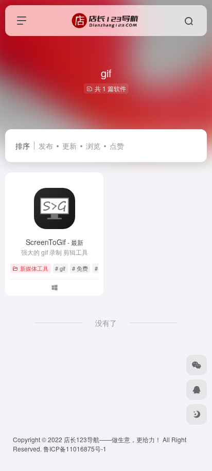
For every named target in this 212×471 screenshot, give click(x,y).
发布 (46, 146)
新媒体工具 (34, 268)
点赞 (117, 146)
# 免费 (80, 268)
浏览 (93, 146)
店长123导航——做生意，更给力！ (112, 439)
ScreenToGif (54, 242)
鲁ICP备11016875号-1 (75, 448)
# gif (60, 268)
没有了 (106, 323)
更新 (69, 146)
